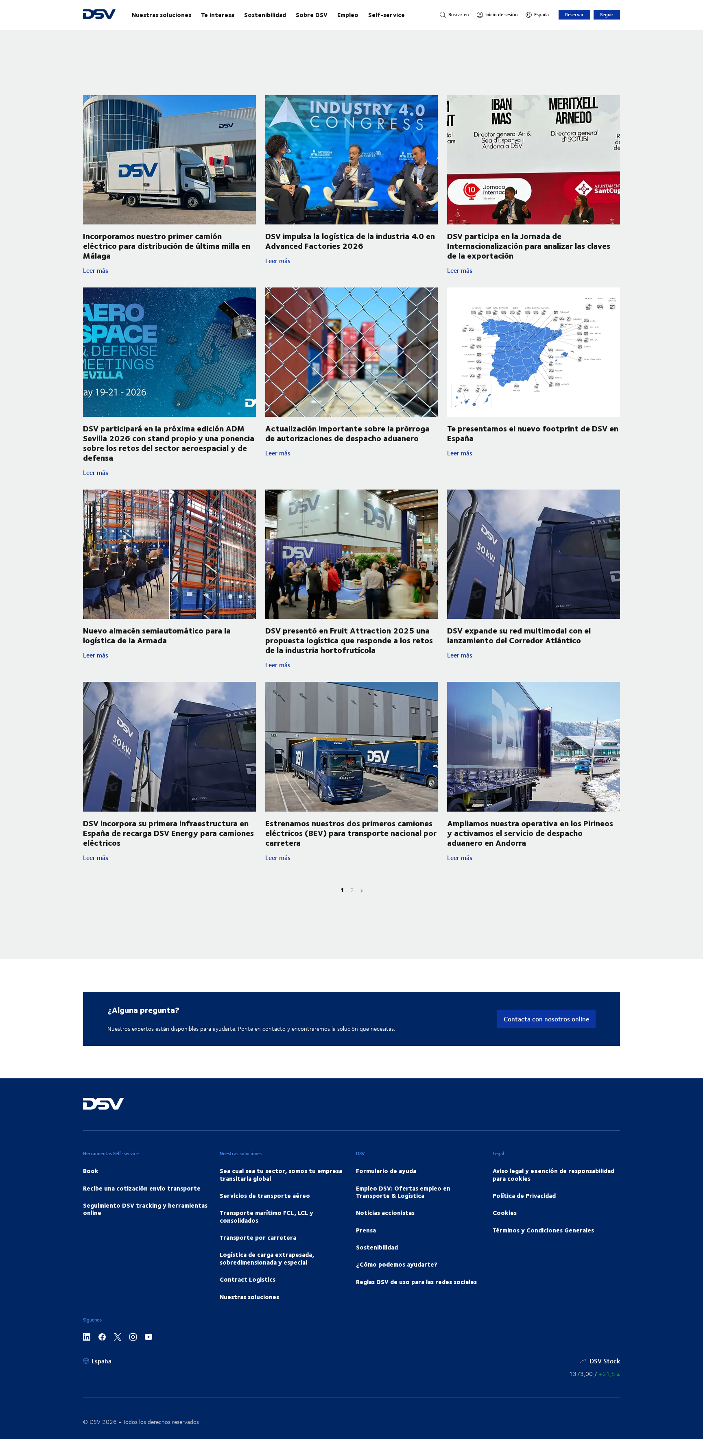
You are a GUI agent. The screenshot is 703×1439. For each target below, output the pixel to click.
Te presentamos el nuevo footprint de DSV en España (532, 433)
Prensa (366, 1230)
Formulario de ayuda (386, 1171)
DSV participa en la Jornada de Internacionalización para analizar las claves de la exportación (528, 245)
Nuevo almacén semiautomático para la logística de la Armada (157, 635)
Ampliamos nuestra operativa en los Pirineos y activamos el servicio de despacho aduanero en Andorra (530, 832)
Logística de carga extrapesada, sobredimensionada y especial (267, 1258)
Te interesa (217, 14)
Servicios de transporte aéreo (265, 1195)
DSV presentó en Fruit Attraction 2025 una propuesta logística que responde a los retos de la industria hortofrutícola (349, 640)
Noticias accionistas (385, 1212)
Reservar (574, 14)
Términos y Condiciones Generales (543, 1230)
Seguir (606, 14)
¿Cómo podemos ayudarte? (396, 1264)
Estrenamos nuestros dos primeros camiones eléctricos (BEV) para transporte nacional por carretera (351, 832)
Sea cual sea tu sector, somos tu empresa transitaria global (281, 1174)
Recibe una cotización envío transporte (142, 1188)
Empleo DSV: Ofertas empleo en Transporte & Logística (403, 1191)
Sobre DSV (311, 14)
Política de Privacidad (524, 1195)
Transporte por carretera (258, 1237)
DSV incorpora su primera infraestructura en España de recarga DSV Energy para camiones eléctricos (168, 832)
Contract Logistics (247, 1279)
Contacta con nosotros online (546, 1018)
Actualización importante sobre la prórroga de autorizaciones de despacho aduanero (347, 433)
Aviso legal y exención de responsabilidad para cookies (553, 1174)
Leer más (169, 270)
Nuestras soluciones (161, 14)
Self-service (386, 14)
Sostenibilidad (265, 14)
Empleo (347, 14)
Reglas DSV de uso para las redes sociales (416, 1282)
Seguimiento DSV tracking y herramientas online (145, 1208)
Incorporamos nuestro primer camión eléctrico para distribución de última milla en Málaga (166, 245)
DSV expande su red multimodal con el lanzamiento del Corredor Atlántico (519, 635)
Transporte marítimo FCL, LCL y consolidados (266, 1216)
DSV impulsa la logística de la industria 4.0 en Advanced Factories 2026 (350, 240)
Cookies (505, 1212)
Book (90, 1171)
